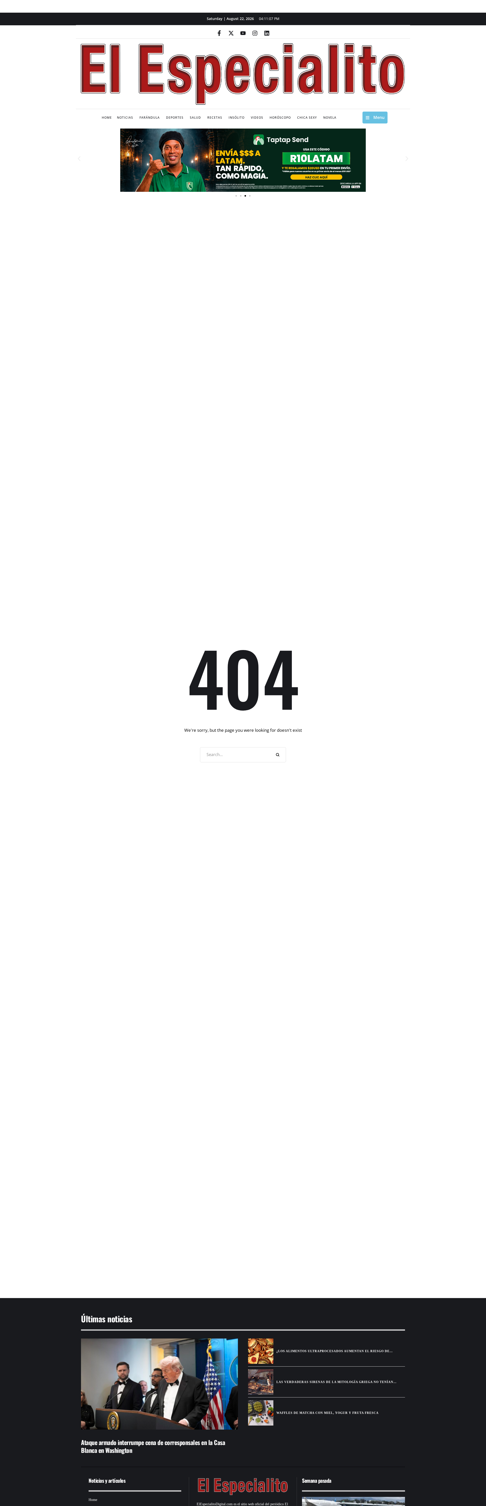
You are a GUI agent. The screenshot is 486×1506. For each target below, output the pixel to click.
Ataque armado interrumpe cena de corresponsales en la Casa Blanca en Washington (153, 1446)
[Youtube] (243, 33)
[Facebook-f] (219, 33)
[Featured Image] (159, 1384)
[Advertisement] (228, 1247)
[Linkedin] (267, 33)
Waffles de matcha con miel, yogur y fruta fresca (327, 1413)
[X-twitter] (231, 33)
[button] (79, 159)
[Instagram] (255, 33)
